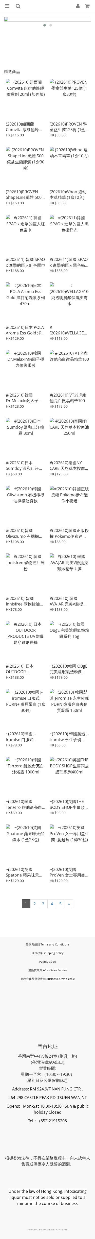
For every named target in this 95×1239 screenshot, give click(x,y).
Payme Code (47, 961)
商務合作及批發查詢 (33, 979)
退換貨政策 (35, 970)
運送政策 (37, 953)
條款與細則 (33, 944)
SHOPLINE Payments (55, 1229)
